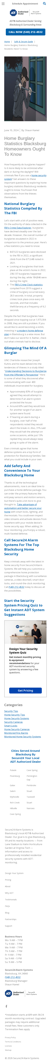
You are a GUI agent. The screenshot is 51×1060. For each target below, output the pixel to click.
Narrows (31, 808)
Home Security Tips (14, 714)
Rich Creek (15, 802)
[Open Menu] (3, 3)
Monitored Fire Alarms (16, 733)
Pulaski (13, 770)
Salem (13, 791)
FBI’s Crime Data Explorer (17, 227)
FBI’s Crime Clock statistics (29, 284)
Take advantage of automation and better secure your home (23, 508)
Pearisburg (15, 776)
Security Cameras (13, 722)
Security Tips (11, 711)
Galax (12, 785)
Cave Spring (32, 770)
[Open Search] (44, 3)
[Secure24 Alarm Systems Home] (25, 12)
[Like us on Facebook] (6, 1006)
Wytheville (14, 796)
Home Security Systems (16, 718)
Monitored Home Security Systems (22, 736)
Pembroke (31, 785)
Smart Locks (10, 725)
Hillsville (13, 808)
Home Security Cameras (17, 729)
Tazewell (31, 796)
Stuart (29, 791)
